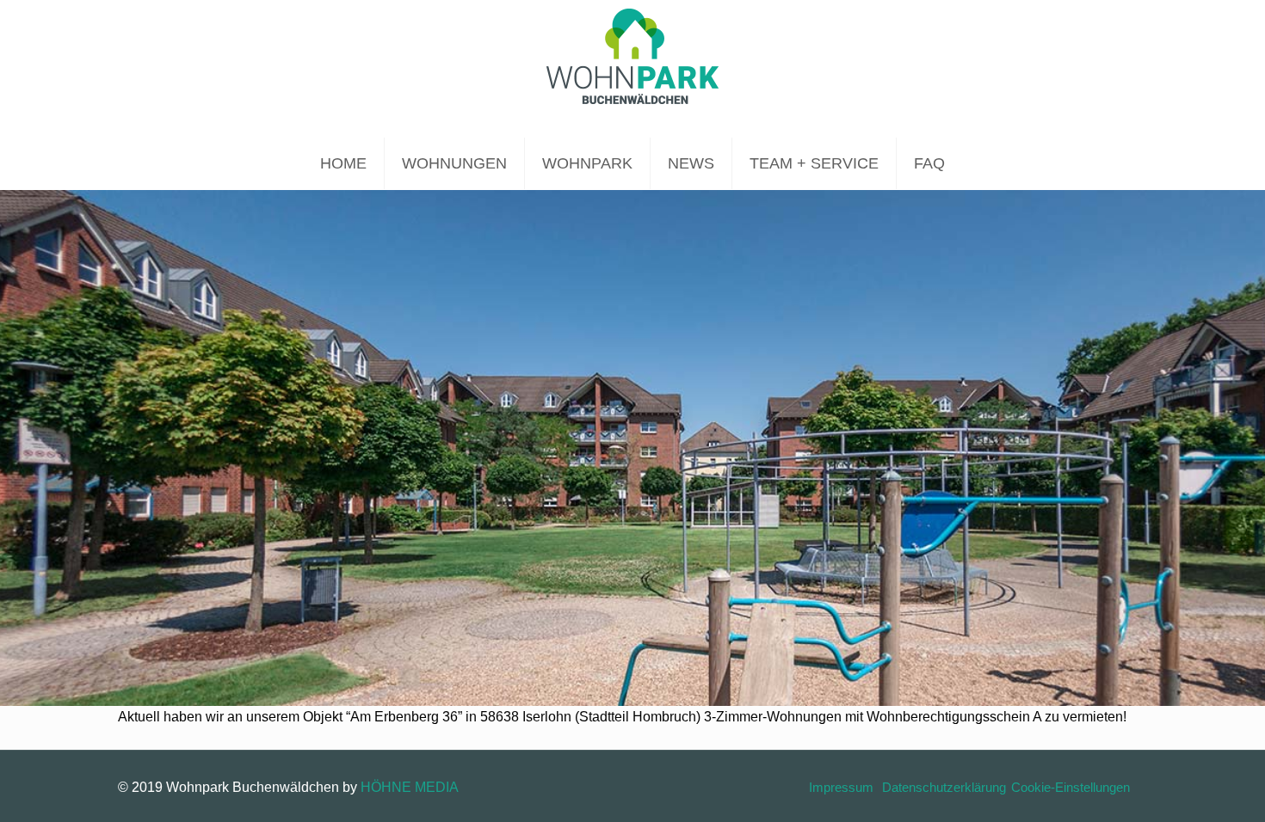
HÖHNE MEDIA (410, 787)
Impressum (841, 787)
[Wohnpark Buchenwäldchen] (632, 69)
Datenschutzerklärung (944, 787)
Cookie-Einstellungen (1070, 787)
